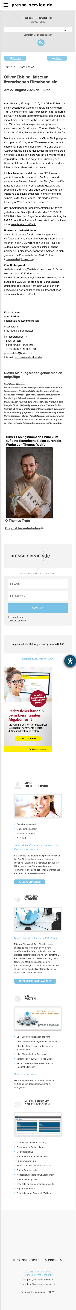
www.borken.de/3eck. (23, 294)
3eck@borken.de (31, 212)
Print (58, 58)
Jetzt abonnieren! (30, 882)
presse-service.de (38, 18)
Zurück (16, 58)
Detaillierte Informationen (35, 981)
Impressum (53, 1260)
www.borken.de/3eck (23, 224)
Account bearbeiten (26, 833)
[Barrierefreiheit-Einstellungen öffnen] (70, 661)
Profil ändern (23, 838)
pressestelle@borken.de (19, 259)
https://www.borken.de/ (28, 357)
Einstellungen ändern (27, 829)
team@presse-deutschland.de (41, 1284)
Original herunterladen (22, 528)
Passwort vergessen (17, 620)
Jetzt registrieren (16, 617)
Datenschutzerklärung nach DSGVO (38, 1292)
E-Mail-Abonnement (26, 824)
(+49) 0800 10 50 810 (42, 1279)
